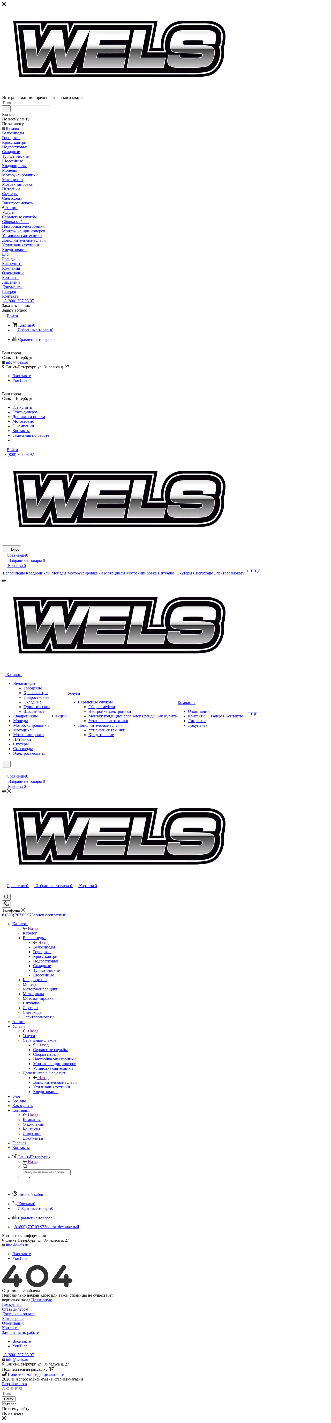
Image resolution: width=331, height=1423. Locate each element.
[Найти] (6, 108)
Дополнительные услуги (55, 1082)
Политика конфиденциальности (36, 1374)
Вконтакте (21, 375)
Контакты (10, 1328)
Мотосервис (13, 1318)
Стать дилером (15, 1309)
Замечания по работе (20, 1332)
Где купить (11, 1304)
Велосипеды (44, 947)
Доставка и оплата (18, 1314)
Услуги (29, 1035)
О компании (13, 1323)
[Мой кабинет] (4, 770)
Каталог (30, 933)
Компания (32, 1119)
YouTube (19, 380)
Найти (8, 1399)
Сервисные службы (50, 1049)
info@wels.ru (17, 362)
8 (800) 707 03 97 (18, 301)
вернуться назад (16, 1300)
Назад (33, 928)
